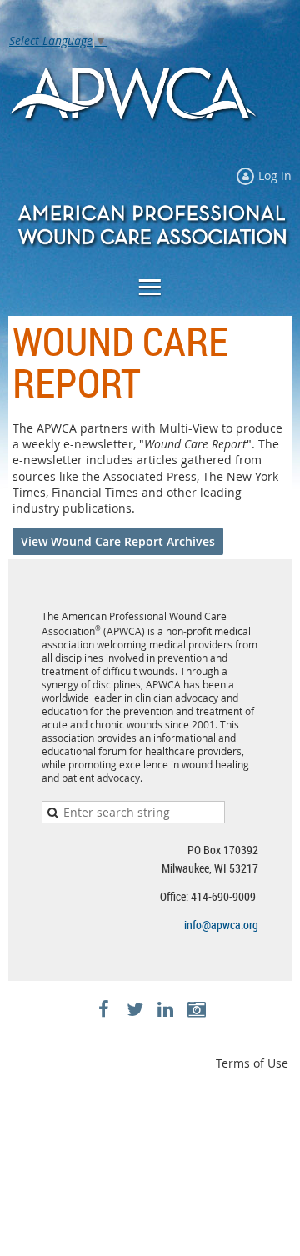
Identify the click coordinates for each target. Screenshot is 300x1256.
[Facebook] (103, 1009)
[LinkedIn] (165, 1009)
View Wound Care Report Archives (118, 541)
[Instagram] (196, 1009)
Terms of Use (252, 1063)
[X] (134, 1009)
